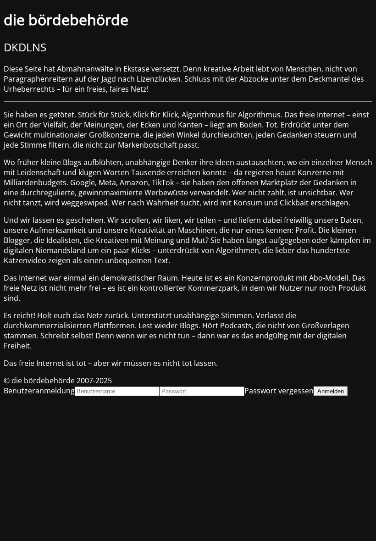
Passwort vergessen (279, 391)
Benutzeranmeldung (39, 391)
